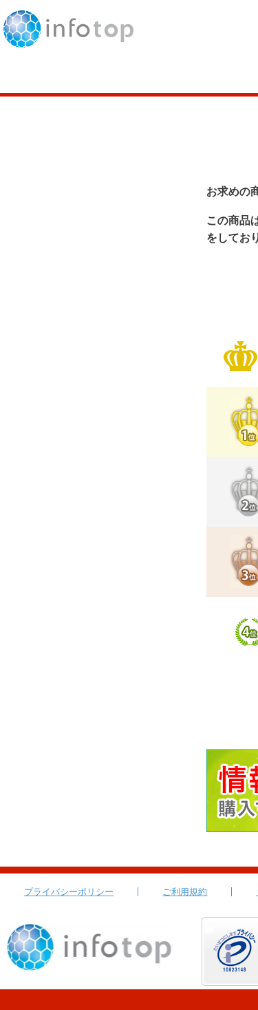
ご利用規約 (184, 892)
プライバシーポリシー (69, 892)
